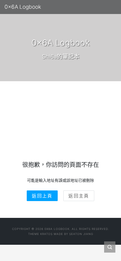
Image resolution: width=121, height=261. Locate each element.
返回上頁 (42, 196)
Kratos (46, 234)
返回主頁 (78, 196)
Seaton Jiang (81, 234)
